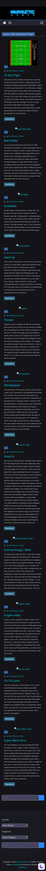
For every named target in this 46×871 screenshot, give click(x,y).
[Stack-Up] (23, 246)
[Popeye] (23, 308)
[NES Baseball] (23, 373)
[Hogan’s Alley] (23, 603)
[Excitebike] (23, 194)
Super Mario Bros (15, 740)
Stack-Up (9, 257)
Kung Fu (9, 456)
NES (6, 67)
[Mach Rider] (23, 129)
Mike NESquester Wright (16, 71)
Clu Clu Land (12, 680)
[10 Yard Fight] (23, 52)
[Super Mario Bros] (23, 729)
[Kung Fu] (23, 445)
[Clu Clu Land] (23, 669)
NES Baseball (12, 385)
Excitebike (10, 206)
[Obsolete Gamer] (4, 22)
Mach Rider (11, 140)
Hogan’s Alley (12, 615)
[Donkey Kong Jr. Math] (23, 538)
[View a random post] (41, 22)
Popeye (8, 320)
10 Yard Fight (12, 75)
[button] (41, 866)
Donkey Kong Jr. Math (17, 550)
